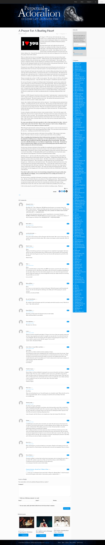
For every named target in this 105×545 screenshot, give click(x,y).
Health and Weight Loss (80, 185)
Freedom (77, 165)
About (63, 542)
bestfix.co (47, 542)
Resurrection (77, 267)
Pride (76, 258)
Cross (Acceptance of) (79, 127)
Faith (76, 153)
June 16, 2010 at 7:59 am (29, 284)
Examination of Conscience (78, 150)
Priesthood (77, 259)
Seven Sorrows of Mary (80, 282)
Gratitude (77, 180)
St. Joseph (77, 293)
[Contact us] (67, 191)
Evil (76, 148)
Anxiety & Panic (78, 77)
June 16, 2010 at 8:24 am (29, 300)
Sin (75, 287)
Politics (76, 250)
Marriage (77, 217)
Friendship (77, 166)
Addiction (77, 66)
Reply (68, 204)
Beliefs (76, 86)
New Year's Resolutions (80, 236)
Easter (76, 144)
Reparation (77, 265)
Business (77, 95)
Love (76, 214)
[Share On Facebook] (60, 191)
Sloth (76, 288)
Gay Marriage (78, 169)
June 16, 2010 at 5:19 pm (29, 404)
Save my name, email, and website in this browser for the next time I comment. (37, 505)
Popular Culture (78, 253)
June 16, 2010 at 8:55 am (29, 311)
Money (76, 227)
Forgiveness (77, 162)
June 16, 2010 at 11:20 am (30, 348)
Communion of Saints (79, 115)
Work (76, 310)
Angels (76, 74)
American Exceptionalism (80, 70)
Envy (76, 147)
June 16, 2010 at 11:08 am (30, 323)
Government (77, 177)
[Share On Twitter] (62, 191)
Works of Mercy (78, 311)
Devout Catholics (78, 137)
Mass (76, 218)
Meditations (77, 220)
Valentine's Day (78, 305)
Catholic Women (78, 106)
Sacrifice (77, 273)
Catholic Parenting (79, 102)
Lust (76, 215)
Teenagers (77, 300)
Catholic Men (78, 101)
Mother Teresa (78, 230)
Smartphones (77, 290)
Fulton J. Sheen (78, 168)
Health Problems (78, 188)
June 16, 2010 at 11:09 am (30, 332)
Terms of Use (80, 542)
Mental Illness (78, 221)
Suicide (76, 296)
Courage (76, 121)
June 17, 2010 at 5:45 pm (29, 443)
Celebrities (77, 107)
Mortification (77, 229)
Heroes (76, 191)
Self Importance (78, 279)
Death (76, 133)
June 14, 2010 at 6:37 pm (29, 234)
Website (55, 500)
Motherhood (77, 232)
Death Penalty (78, 134)
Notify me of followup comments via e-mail (29, 498)
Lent (76, 209)
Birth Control (78, 87)
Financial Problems (79, 160)
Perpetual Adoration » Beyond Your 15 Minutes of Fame (37, 469)
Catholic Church (78, 98)
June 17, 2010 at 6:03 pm (29, 456)
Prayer (76, 256)
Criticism (77, 125)
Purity (76, 262)
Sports (76, 291)
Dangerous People (79, 130)
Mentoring (77, 223)
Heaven (76, 189)
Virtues (76, 306)
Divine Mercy (78, 141)
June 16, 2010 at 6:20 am (29, 265)
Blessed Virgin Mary (79, 90)
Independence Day (79, 200)
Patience (76, 243)
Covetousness (78, 122)
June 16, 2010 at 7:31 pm (29, 421)
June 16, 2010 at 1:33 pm (29, 389)
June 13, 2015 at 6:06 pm (29, 470)
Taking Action (78, 297)
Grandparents (78, 179)
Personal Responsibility (80, 247)
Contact (101, 1)
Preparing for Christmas (25, 532)
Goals (76, 176)
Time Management (79, 303)
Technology (77, 299)
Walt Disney (77, 308)
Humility (77, 195)
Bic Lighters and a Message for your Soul (44, 531)
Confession (77, 118)
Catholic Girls (78, 99)
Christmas (77, 112)
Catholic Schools (78, 104)
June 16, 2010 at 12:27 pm (30, 370)
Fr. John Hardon (78, 163)
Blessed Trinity (78, 89)
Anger (76, 75)
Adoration (77, 67)
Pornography (77, 255)
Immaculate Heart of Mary (79, 197)
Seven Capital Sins (79, 281)
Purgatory (77, 261)
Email (37, 500)
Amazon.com (77, 69)
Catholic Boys (78, 96)
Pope (76, 252)
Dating (76, 131)
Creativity (77, 124)
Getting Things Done (79, 173)
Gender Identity (78, 171)
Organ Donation (78, 241)
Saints (76, 275)
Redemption (77, 264)
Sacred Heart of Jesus (79, 271)
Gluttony (77, 174)
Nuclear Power (78, 239)
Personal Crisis (78, 244)
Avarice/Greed (78, 83)
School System (78, 278)
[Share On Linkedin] (64, 191)
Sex (75, 285)
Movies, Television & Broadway (79, 234)
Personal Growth (78, 246)
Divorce (76, 142)
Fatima (76, 157)
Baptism (76, 84)
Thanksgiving (78, 302)
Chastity (76, 110)
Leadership (77, 206)
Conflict (76, 119)
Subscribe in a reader (78, 54)
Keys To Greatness (79, 201)
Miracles (77, 224)
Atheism (76, 81)
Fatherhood (77, 156)
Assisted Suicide (78, 80)
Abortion (77, 63)
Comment (21, 484)
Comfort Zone (78, 113)
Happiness (77, 182)
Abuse (76, 64)
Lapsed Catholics (78, 204)
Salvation (77, 276)
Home (59, 542)
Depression (77, 136)
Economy (77, 145)
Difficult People (78, 139)
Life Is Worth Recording (80, 211)
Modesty (77, 226)
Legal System (78, 208)
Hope (76, 194)
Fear (76, 159)
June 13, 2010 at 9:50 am (29, 225)
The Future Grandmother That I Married (61, 531)
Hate (76, 183)
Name (20, 500)
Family (76, 154)
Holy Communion (78, 192)
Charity (76, 109)
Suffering (77, 294)
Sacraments (77, 270)
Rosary (76, 268)
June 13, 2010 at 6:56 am (29, 205)
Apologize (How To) (79, 78)
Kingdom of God (78, 203)
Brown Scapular (78, 93)
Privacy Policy (73, 542)
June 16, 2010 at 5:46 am (29, 247)
